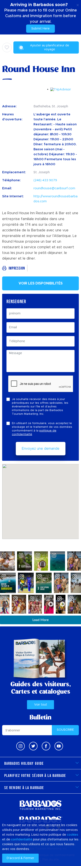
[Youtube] (58, 746)
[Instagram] (20, 746)
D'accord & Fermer (20, 858)
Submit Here (40, 28)
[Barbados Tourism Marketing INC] (40, 805)
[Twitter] (33, 746)
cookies (72, 834)
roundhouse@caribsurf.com (54, 188)
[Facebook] (46, 746)
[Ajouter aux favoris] (7, 47)
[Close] (77, 4)
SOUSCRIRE (65, 729)
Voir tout (40, 704)
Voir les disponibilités (41, 283)
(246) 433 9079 (45, 180)
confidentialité (21, 839)
